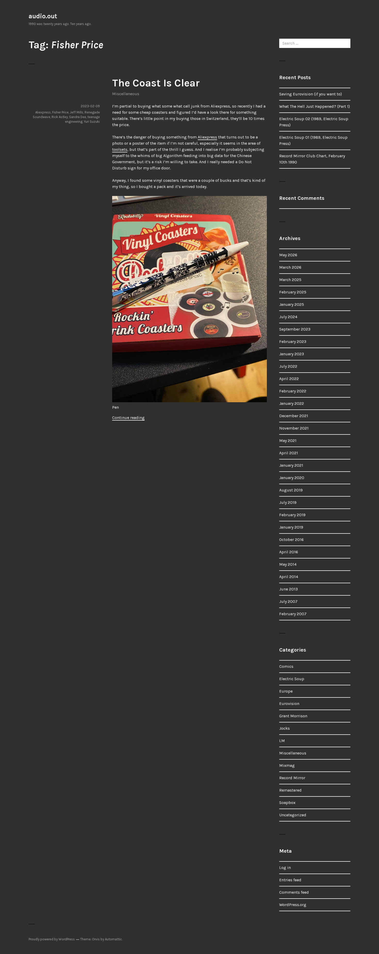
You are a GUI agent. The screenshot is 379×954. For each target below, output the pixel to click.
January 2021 (291, 465)
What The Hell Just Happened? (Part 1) (314, 106)
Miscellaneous (125, 93)
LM (282, 740)
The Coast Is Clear (156, 83)
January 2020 (291, 477)
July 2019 (287, 502)
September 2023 (294, 329)
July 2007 (288, 601)
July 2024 (288, 316)
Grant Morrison (293, 715)
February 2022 (292, 391)
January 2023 (291, 353)
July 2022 (288, 366)
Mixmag (287, 765)
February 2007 (293, 613)
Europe (286, 691)
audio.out (43, 16)
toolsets (119, 149)
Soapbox (287, 802)
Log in (285, 867)
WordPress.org (292, 904)
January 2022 (291, 403)
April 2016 (288, 551)
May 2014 (287, 564)
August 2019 (291, 490)
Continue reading (128, 417)
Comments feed (294, 892)
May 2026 (288, 254)
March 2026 (290, 267)
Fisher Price (60, 112)
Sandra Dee (77, 117)
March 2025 (290, 279)
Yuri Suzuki (92, 122)
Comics (286, 666)
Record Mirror (292, 777)
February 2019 (292, 514)
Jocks (284, 728)
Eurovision (289, 703)
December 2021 (293, 415)
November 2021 (294, 428)
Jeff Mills (76, 112)
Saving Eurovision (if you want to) (310, 94)
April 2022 (289, 378)
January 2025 (291, 304)
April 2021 (288, 452)
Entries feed (290, 879)
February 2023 (292, 341)
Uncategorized (292, 814)
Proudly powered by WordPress (52, 939)
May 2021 (287, 440)
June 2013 (288, 589)
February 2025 (292, 292)
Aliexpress (207, 137)
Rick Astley (60, 117)
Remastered (290, 790)
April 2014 (288, 576)
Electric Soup (291, 678)
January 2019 (291, 527)
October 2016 (291, 539)
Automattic (113, 939)
